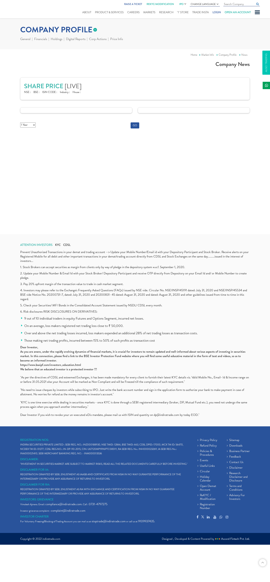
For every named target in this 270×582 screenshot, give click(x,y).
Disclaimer (236, 468)
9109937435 (146, 521)
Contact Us (236, 462)
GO (135, 125)
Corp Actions (98, 39)
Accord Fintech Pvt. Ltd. (235, 539)
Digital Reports (75, 39)
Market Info (207, 55)
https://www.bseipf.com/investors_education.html (50, 365)
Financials (40, 39)
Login (217, 12)
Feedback (235, 457)
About (86, 12)
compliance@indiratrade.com (63, 504)
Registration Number (207, 506)
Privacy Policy (208, 440)
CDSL (67, 245)
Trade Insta (200, 12)
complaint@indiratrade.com (68, 510)
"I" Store (183, 12)
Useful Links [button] (207, 466)
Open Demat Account (208, 488)
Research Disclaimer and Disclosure (238, 477)
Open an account (238, 12)
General (25, 39)
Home (194, 55)
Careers (133, 12)
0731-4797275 (98, 504)
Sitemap (234, 440)
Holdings (56, 39)
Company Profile (228, 55)
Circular (205, 472)
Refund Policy (208, 446)
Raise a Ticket (133, 4)
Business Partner (239, 451)
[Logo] (21, 9)
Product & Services (109, 12)
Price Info (116, 39)
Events (204, 461)
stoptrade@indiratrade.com (109, 521)
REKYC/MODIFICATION (160, 4)
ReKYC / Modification (207, 497)
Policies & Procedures (207, 453)
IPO (181, 4)
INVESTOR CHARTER (34, 516)
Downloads (235, 446)
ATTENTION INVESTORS (36, 245)
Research (166, 12)
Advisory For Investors (237, 497)
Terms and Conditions (235, 488)
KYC (58, 245)
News (244, 55)
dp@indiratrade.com (167, 415)
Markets (149, 12)
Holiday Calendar (205, 479)
